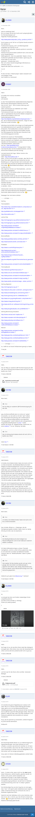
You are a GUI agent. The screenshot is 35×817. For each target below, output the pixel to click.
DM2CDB (17, 689)
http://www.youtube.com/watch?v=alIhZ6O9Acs (14, 341)
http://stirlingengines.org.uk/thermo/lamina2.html (15, 220)
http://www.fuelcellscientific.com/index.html (13, 241)
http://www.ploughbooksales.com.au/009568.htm (14, 308)
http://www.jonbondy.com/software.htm (12, 320)
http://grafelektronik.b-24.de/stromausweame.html (10, 146)
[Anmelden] (28, 2)
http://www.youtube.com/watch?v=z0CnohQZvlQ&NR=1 (16, 264)
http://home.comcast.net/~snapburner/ (12, 314)
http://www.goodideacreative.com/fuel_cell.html (14, 239)
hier (6, 442)
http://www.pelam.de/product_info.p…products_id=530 (16, 39)
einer (19, 423)
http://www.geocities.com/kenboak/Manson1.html (14, 335)
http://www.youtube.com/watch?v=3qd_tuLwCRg (14, 278)
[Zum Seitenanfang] (32, 814)
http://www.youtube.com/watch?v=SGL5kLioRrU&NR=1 (16, 275)
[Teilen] (33, 14)
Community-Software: (17, 814)
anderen (6, 426)
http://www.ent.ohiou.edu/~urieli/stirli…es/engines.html (16, 290)
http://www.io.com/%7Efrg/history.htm (11, 247)
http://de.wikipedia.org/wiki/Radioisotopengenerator (15, 119)
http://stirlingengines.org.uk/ (9, 287)
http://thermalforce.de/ (11, 157)
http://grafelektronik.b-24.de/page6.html (12, 211)
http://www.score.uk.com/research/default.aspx (14, 272)
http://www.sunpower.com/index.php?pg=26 (13, 317)
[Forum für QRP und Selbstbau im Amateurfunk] (3, 2)
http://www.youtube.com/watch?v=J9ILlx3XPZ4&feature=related (10, 324)
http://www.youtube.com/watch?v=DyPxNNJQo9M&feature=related (10, 226)
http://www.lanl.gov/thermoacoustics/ (11, 270)
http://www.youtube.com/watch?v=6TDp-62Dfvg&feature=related (12, 331)
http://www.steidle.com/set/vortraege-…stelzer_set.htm (16, 281)
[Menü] (33, 2)
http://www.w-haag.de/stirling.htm (10, 301)
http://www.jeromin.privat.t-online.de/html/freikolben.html (9, 251)
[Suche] (24, 2)
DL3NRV (4, 11)
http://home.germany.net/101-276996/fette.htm (14, 295)
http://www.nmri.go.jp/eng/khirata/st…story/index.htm (16, 298)
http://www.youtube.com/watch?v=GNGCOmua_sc (14, 230)
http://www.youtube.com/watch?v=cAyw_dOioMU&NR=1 (16, 233)
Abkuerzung (18, 576)
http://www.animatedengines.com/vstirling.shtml (14, 292)
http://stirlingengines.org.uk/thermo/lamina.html (14, 223)
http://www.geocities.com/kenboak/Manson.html (14, 338)
